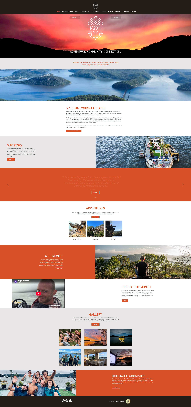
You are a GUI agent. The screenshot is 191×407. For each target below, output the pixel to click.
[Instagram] (63, 400)
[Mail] (70, 400)
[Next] (183, 184)
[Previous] (8, 184)
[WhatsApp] (66, 400)
